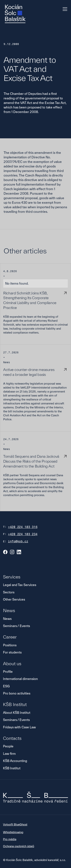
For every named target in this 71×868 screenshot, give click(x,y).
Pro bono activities (16, 693)
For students (12, 652)
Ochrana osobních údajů (18, 846)
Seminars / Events (16, 626)
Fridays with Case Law (19, 727)
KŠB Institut (11, 768)
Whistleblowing (13, 832)
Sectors (8, 592)
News (7, 618)
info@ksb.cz (18, 541)
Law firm (9, 753)
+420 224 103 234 (22, 534)
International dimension (20, 679)
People (8, 746)
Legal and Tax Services (19, 585)
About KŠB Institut (16, 712)
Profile (8, 671)
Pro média (9, 839)
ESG (6, 686)
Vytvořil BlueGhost (15, 824)
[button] (64, 9)
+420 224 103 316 (22, 527)
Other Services (14, 599)
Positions (9, 645)
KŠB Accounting (15, 761)
